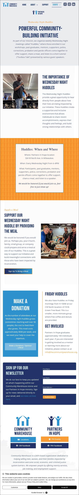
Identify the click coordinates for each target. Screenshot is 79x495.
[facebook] (65, 4)
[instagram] (69, 4)
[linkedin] (73, 4)
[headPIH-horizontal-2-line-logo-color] (38, 11)
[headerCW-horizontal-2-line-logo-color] (10, 3)
